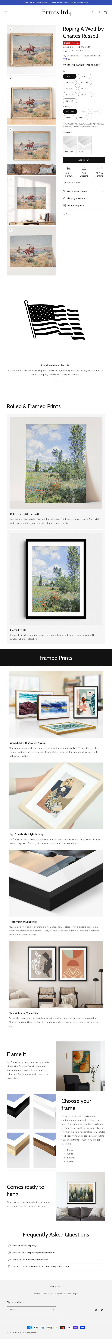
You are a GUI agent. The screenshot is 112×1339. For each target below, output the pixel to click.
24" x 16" (70, 82)
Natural (69, 117)
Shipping (66, 51)
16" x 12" (70, 76)
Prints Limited (17, 1333)
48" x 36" (85, 94)
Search (37, 1293)
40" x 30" (70, 94)
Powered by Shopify (30, 1333)
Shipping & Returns (62, 1293)
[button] (6, 13)
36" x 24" (85, 88)
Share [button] (68, 214)
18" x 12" (85, 76)
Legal (75, 1293)
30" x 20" (70, 88)
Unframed (70, 111)
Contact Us (47, 1293)
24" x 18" (85, 82)
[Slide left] (50, 381)
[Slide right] (62, 381)
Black (84, 111)
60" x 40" (70, 101)
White (95, 111)
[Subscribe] (53, 1309)
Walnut (82, 117)
